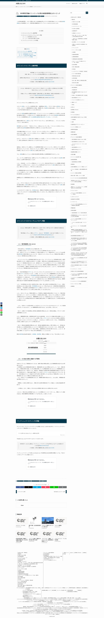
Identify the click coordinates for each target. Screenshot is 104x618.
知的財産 (56, 115)
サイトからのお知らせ (75, 114)
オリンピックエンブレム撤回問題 (30, 33)
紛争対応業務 (74, 78)
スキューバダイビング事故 (76, 283)
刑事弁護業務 (73, 210)
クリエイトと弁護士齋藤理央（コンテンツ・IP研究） (78, 193)
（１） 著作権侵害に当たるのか (31, 36)
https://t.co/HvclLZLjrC (44, 445)
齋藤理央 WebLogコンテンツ (77, 149)
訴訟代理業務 (74, 64)
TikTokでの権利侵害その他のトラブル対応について (79, 266)
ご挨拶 (72, 121)
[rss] (87, 0)
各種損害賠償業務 (75, 54)
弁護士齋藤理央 (74, 87)
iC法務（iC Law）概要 (76, 21)
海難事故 (72, 286)
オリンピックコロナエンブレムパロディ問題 (32, 35)
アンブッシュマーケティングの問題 (30, 40)
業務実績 (72, 164)
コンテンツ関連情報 (27, 16)
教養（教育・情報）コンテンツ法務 (78, 175)
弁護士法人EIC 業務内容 (76, 17)
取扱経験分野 (74, 89)
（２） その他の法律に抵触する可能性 (32, 38)
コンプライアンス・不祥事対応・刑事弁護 (79, 71)
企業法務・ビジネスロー (76, 33)
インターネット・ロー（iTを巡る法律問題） (78, 226)
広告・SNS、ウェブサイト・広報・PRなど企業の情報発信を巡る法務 (79, 36)
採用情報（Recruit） (75, 109)
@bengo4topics (47, 79)
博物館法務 (73, 207)
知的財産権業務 (74, 159)
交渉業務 (73, 52)
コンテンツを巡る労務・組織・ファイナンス (79, 223)
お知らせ (72, 107)
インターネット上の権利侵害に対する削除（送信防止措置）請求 (79, 274)
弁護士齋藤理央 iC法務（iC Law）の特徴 (78, 117)
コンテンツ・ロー (20, 16)
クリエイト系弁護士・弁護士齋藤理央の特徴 (79, 170)
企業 (23, 106)
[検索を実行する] (87, 13)
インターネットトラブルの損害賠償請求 (78, 281)
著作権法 (42, 16)
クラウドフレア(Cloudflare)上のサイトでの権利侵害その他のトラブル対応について (79, 262)
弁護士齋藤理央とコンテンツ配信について (79, 166)
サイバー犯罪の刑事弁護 (76, 73)
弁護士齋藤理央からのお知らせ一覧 (78, 141)
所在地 (73, 104)
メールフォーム (74, 201)
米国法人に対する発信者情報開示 (77, 271)
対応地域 (73, 69)
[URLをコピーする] (62, 487)
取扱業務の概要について (75, 151)
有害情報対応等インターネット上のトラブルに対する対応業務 (79, 216)
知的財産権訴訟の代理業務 (76, 161)
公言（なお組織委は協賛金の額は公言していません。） (40, 117)
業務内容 (73, 19)
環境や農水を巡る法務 (22, 582)
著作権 (21, 334)
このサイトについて (75, 196)
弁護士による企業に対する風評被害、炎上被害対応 (79, 45)
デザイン (36, 233)
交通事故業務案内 (75, 56)
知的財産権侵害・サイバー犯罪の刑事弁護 (79, 212)
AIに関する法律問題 (75, 28)
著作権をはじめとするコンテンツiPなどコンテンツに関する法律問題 (79, 181)
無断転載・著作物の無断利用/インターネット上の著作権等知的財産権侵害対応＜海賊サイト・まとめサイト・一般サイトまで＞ (79, 231)
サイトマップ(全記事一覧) (76, 156)
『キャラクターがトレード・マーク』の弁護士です (79, 144)
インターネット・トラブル (76, 268)
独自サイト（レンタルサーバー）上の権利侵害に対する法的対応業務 (79, 187)
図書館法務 (79, 587)
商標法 (39, 16)
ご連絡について (74, 102)
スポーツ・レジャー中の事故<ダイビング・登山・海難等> (79, 62)
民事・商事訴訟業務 (75, 66)
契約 (46, 106)
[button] (20, 487)
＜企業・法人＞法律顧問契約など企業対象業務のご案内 (79, 39)
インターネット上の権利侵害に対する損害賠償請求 (79, 278)
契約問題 (39, 334)
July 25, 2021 (51, 81)
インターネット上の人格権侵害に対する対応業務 (79, 258)
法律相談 (34, 334)
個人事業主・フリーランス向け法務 (24, 565)
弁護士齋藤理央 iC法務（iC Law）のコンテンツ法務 (79, 93)
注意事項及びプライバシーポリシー (78, 124)
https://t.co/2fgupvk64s (39, 79)
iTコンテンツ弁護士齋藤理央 (76, 85)
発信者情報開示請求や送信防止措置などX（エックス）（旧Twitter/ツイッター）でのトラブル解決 (79, 239)
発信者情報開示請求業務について (77, 235)
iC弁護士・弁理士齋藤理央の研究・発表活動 (79, 95)
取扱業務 (72, 184)
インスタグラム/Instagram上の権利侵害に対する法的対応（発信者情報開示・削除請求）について (79, 244)
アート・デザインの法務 (22, 568)
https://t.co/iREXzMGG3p (39, 234)
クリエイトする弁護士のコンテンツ (78, 99)
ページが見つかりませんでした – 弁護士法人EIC (28, 433)
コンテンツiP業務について (63, 587)
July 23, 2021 (51, 447)
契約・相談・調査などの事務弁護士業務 (79, 80)
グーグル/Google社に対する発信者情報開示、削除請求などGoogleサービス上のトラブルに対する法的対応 (79, 249)
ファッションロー (75, 47)
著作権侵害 (46, 233)
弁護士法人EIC (21, 3)
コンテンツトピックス (34, 16)
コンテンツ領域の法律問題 (61, 597)
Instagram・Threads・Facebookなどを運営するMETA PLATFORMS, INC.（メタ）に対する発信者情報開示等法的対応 (79, 254)
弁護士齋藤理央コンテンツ (76, 97)
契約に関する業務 (75, 82)
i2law (22, 505)
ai (45, 81)
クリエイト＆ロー (74, 190)
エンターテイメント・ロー (77, 26)
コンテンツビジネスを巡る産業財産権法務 (24, 599)
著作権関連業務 (75, 24)
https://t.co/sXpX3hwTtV (40, 95)
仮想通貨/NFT (74, 30)
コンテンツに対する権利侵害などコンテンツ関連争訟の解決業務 (79, 205)
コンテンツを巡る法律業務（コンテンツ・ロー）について (79, 219)
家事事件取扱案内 (74, 129)
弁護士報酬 (73, 154)
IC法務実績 (74, 119)
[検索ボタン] (86, 3)
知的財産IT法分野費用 (75, 199)
